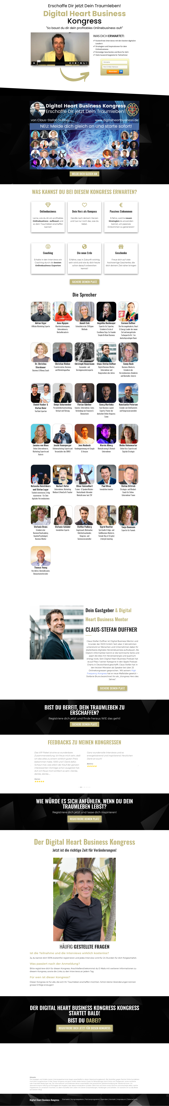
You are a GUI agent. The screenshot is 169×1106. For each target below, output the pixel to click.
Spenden (104, 1099)
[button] (84, 173)
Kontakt (112, 1099)
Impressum (121, 1099)
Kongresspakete (77, 1099)
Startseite (66, 1099)
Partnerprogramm (92, 1099)
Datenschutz (132, 1099)
